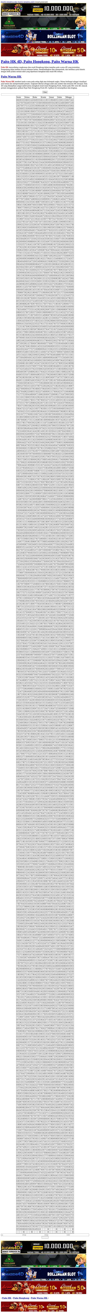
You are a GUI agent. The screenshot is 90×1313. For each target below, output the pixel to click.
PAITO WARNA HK (9, 2)
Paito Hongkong (21, 1298)
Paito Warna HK (11, 76)
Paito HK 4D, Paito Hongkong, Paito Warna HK (40, 61)
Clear (45, 92)
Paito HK (4, 67)
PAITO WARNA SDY (26, 2)
